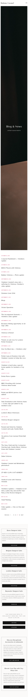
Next (22, 514)
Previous (7, 514)
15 (13, 514)
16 (15, 514)
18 (19, 514)
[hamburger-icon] (26, 3)
